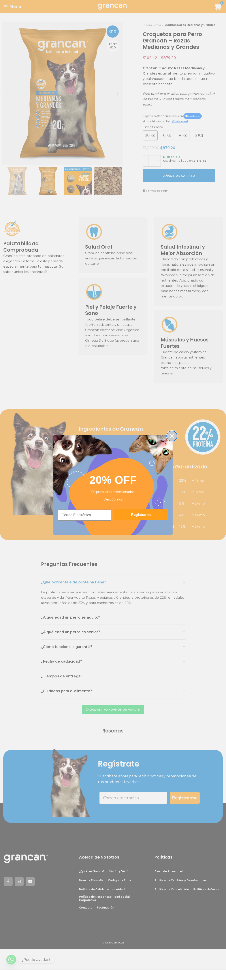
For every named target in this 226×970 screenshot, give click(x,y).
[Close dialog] (172, 436)
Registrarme (141, 515)
